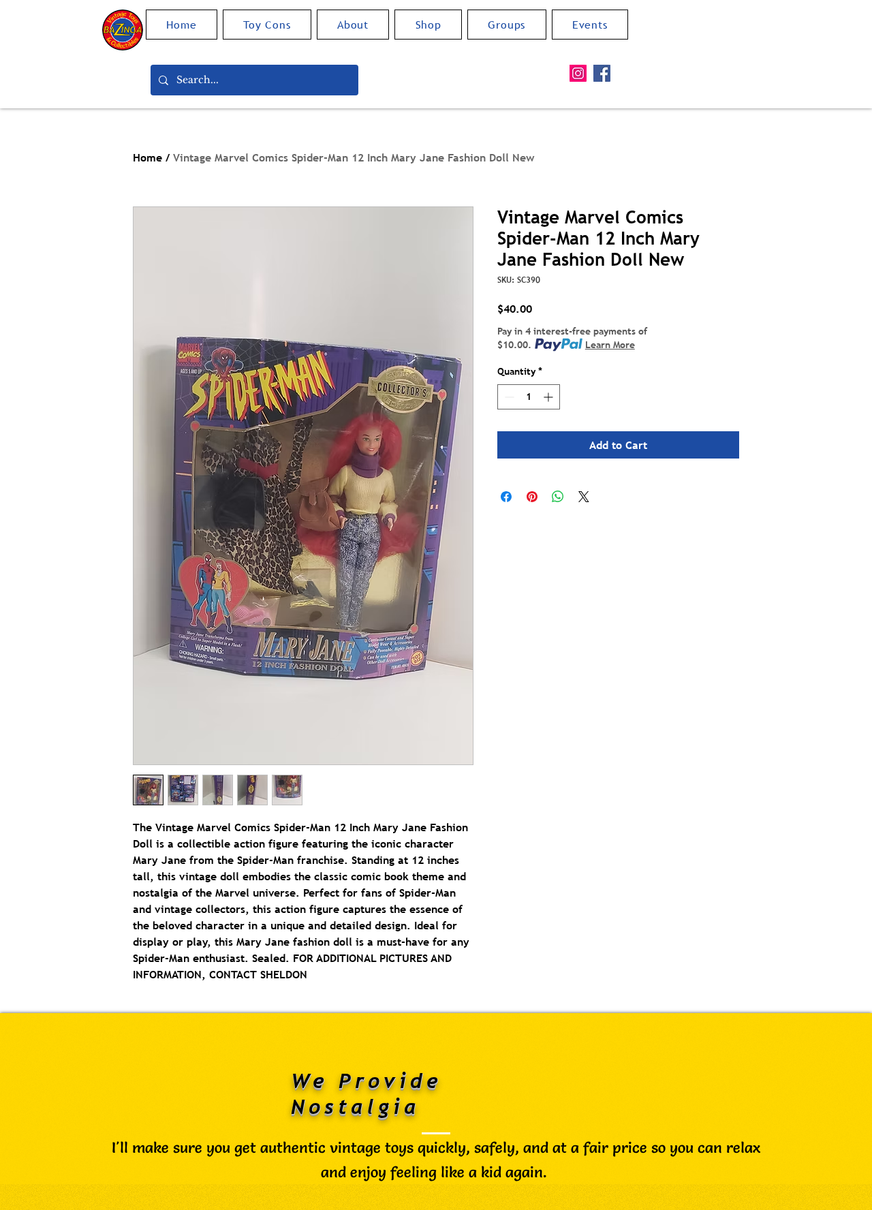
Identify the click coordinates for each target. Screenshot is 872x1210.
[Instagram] (578, 73)
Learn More (610, 345)
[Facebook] (601, 73)
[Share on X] (584, 496)
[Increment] (549, 397)
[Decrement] (507, 397)
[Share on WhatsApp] (558, 496)
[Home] (122, 30)
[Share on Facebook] (506, 496)
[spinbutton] (528, 397)
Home (147, 157)
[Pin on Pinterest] (532, 496)
